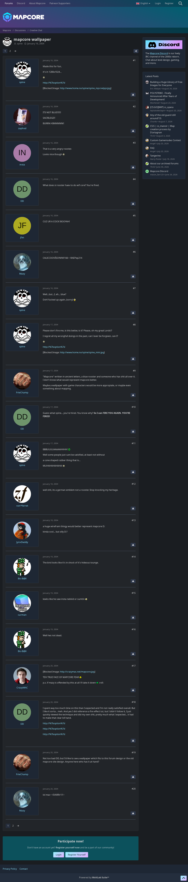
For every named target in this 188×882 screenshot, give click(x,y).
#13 (134, 520)
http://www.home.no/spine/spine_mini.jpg (82, 352)
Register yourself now (68, 847)
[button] (143, 3)
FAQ (152, 147)
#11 (134, 443)
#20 (134, 788)
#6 (134, 251)
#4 (134, 179)
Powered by (94, 877)
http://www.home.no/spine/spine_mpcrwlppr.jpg (85, 88)
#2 (134, 106)
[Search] (180, 3)
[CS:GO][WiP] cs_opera (161, 107)
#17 (134, 665)
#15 (134, 592)
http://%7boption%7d (54, 82)
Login (158, 3)
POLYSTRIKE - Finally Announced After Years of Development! (163, 96)
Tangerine (155, 155)
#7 (134, 288)
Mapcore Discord (159, 171)
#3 (134, 142)
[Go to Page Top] (184, 878)
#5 (134, 215)
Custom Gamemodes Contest (165, 140)
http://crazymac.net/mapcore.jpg (77, 671)
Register (169, 3)
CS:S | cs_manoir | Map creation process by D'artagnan (162, 129)
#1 (134, 60)
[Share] (135, 51)
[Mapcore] (94, 17)
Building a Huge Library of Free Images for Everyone (166, 84)
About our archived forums (164, 163)
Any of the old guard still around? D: (163, 116)
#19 (134, 752)
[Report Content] (133, 95)
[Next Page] (15, 51)
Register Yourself (77, 854)
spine (20, 43)
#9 (134, 370)
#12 (134, 483)
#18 (134, 702)
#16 (134, 629)
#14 (134, 556)
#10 (134, 406)
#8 (134, 324)
